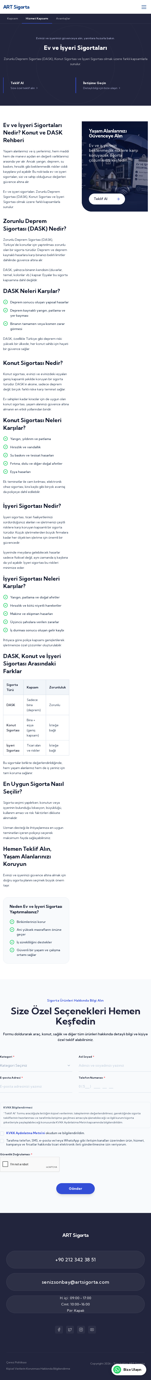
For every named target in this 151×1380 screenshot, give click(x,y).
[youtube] (92, 1330)
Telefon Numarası (92, 1077)
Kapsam (12, 18)
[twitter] (70, 1330)
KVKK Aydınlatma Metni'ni (25, 1133)
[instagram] (81, 1330)
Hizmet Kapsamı (37, 18)
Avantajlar (63, 18)
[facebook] (59, 1330)
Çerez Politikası (16, 1362)
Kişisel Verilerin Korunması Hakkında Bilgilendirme (38, 1368)
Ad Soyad (86, 1056)
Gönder (75, 1188)
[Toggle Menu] (144, 7)
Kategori (7, 1056)
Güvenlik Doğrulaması (16, 1154)
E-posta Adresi (11, 1077)
